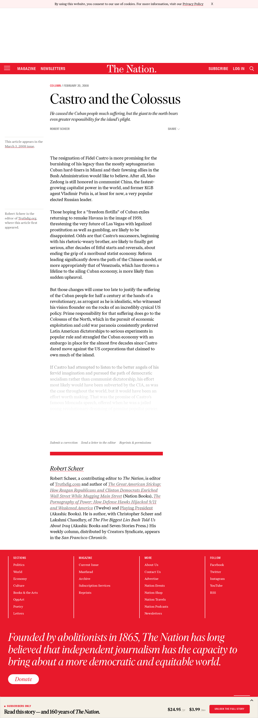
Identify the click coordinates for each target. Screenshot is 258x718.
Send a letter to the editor (98, 443)
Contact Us (153, 572)
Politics (18, 565)
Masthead (86, 572)
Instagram (217, 579)
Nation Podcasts (156, 606)
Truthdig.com (67, 484)
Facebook (217, 565)
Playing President (136, 507)
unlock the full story (229, 709)
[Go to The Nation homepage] (131, 68)
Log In (239, 68)
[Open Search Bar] (252, 68)
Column (55, 86)
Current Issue (89, 565)
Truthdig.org (27, 218)
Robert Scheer (60, 129)
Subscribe (218, 68)
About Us (151, 565)
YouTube (216, 586)
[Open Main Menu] (7, 68)
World (17, 572)
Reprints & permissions (135, 443)
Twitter (215, 572)
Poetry (18, 606)
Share (172, 129)
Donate (23, 679)
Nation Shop (153, 593)
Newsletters (53, 68)
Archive (84, 579)
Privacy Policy (193, 4)
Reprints (85, 593)
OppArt (18, 599)
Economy (20, 579)
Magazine (26, 68)
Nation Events (155, 586)
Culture (18, 586)
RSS (213, 593)
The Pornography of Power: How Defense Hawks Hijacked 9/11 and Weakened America (105, 502)
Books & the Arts (25, 593)
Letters (18, 613)
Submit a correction (64, 443)
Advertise (151, 579)
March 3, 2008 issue (19, 146)
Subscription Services (94, 586)
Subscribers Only (19, 706)
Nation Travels (155, 599)
